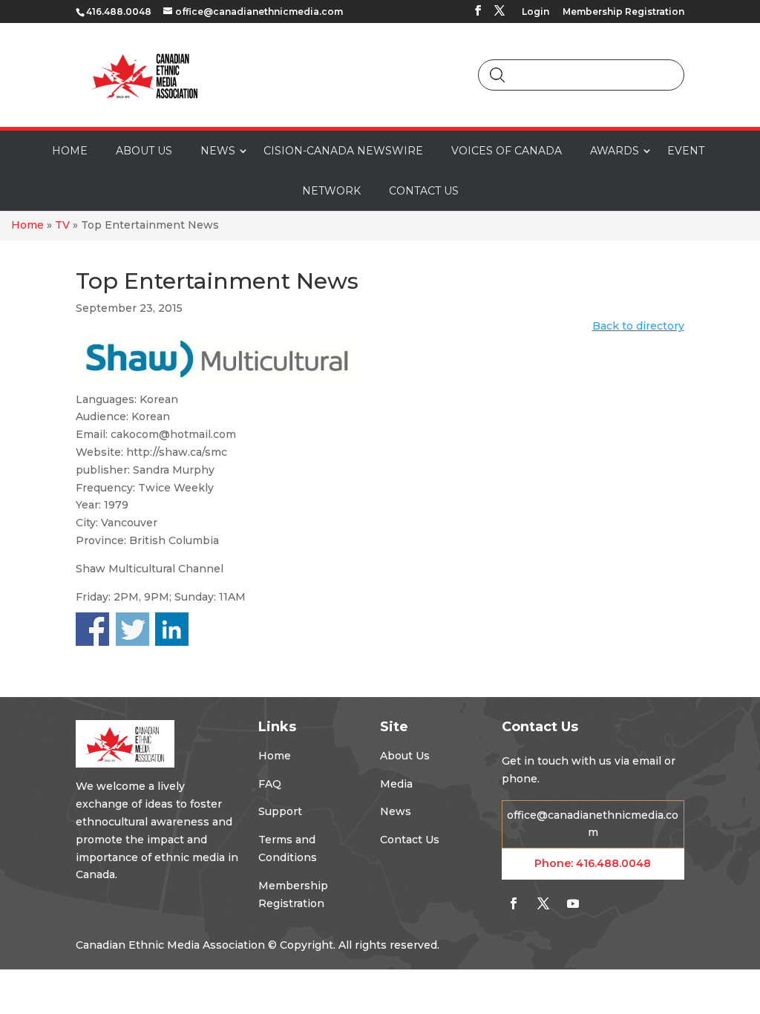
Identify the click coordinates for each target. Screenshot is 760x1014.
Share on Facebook (92, 629)
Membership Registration (623, 12)
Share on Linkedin (172, 629)
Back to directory (638, 326)
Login (535, 12)
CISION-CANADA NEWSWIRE (343, 150)
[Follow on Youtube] (573, 903)
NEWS (217, 150)
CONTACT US (424, 190)
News (395, 811)
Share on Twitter (132, 629)
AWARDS (614, 150)
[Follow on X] (543, 903)
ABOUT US (144, 150)
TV (62, 225)
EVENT (685, 150)
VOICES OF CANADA (506, 150)
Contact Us (409, 839)
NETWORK (331, 190)
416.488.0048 (613, 863)
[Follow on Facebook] (513, 903)
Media (396, 784)
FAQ (269, 784)
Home (27, 225)
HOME (70, 150)
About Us (405, 755)
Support (280, 811)
